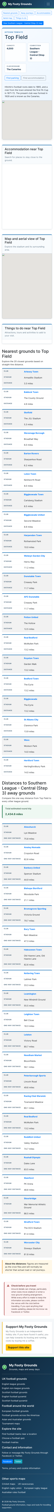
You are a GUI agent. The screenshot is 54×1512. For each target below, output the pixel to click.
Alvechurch (30, 827)
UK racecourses (26, 1484)
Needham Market (33, 1055)
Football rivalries (10, 1442)
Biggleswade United (34, 515)
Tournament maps (11, 1423)
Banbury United (32, 867)
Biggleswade (30, 699)
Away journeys (27, 13)
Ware (26, 740)
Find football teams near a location (19, 1434)
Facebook (7, 1461)
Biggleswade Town (34, 494)
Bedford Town (31, 678)
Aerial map (7, 18)
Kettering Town (32, 973)
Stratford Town (32, 1222)
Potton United (31, 617)
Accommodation (44, 13)
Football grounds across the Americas (21, 1415)
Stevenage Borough (34, 433)
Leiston (28, 1034)
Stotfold (28, 412)
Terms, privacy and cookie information (21, 1468)
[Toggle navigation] (48, 4)
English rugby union (11, 1488)
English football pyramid (14, 1396)
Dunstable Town (32, 576)
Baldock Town (31, 392)
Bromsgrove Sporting (35, 908)
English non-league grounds (16, 1388)
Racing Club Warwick (35, 1096)
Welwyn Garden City (34, 556)
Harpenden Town (33, 535)
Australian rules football (14, 1492)
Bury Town (29, 929)
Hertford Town (31, 760)
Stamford (29, 1178)
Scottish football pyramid (14, 1400)
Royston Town (31, 658)
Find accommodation (33, 78)
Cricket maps (8, 1484)
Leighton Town (31, 1014)
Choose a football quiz (13, 1438)
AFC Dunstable (31, 596)
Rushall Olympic (32, 1157)
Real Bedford (30, 637)
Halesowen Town (33, 949)
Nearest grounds (10, 13)
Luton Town (30, 474)
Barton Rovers (31, 453)
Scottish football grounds (14, 1392)
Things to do (21, 18)
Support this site (18, 1347)
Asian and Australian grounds (16, 1419)
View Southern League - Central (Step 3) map (22, 23)
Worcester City (32, 1242)
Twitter (18, 1461)
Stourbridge (30, 1198)
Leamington (30, 993)
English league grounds (13, 1384)
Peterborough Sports (35, 1075)
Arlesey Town (31, 371)
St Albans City (31, 719)
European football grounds (15, 1411)
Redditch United (32, 1137)
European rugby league (35, 1488)
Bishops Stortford (33, 888)
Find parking (12, 78)
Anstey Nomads (32, 847)
